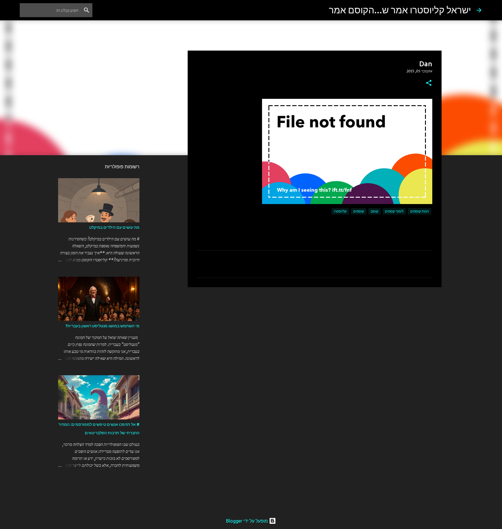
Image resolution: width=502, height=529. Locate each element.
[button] (428, 83)
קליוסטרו (340, 211)
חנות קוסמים (419, 211)
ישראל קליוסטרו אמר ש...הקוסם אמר (400, 10)
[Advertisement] (314, 336)
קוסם (374, 211)
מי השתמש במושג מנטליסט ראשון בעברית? (102, 326)
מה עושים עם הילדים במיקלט (114, 227)
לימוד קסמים (394, 211)
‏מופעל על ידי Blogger (247, 520)
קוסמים (358, 211)
